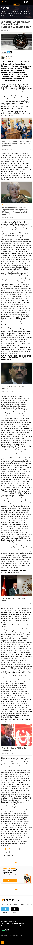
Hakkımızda (4, 919)
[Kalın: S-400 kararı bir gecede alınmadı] (16, 373)
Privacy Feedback (16, 925)
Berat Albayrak (5, 852)
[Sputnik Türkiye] (5, 2)
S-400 (27, 849)
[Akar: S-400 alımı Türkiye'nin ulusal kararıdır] (16, 735)
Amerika (3, 855)
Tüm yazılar (8, 58)
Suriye (8, 855)
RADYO (22, 849)
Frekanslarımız (11, 919)
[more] (30, 149)
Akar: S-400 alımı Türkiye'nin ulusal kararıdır (14, 749)
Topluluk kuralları (11, 921)
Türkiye (3, 904)
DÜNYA (4, 205)
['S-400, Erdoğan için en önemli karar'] (16, 585)
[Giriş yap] (27, 2)
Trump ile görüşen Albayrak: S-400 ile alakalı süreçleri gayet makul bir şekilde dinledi (16, 143)
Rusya (21, 852)
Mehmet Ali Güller (14, 852)
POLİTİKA (15, 904)
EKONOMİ (22, 904)
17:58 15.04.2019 (5, 30)
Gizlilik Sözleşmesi (6, 925)
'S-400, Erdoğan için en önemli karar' (15, 599)
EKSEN (3, 849)
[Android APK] (6, 930)
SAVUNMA (30, 904)
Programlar (15, 849)
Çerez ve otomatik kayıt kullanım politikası (12, 923)
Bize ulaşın (4, 921)
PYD (13, 855)
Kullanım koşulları (21, 919)
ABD (26, 852)
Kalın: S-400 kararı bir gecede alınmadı (14, 387)
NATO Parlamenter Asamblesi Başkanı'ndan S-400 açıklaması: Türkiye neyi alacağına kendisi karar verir (15, 210)
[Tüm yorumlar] (2, 942)
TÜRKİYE (9, 849)
